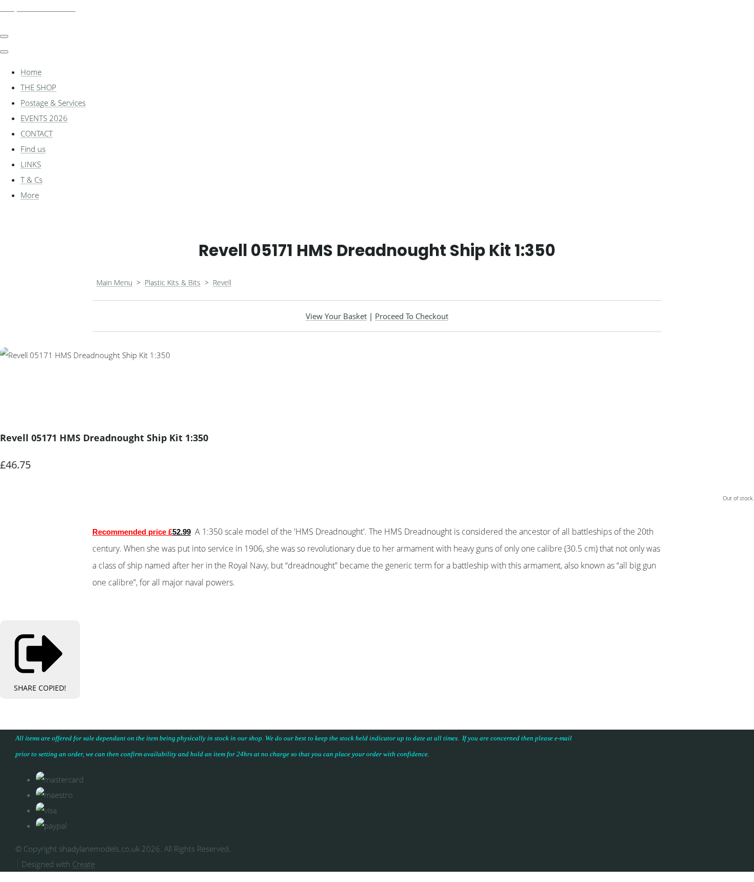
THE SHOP (38, 87)
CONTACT (37, 133)
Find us (33, 149)
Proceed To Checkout (411, 316)
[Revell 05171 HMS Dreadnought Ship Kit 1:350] (15, 385)
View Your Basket (336, 316)
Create (83, 864)
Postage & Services (53, 102)
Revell (222, 282)
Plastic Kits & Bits (173, 282)
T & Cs (32, 179)
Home (31, 72)
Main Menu (114, 282)
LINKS (31, 164)
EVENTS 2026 (44, 118)
